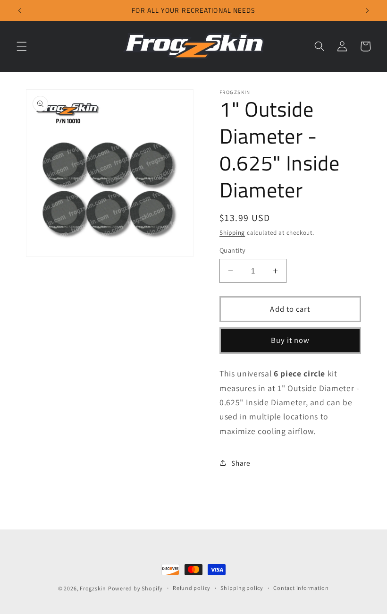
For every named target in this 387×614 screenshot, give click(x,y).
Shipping (232, 233)
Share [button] (240, 463)
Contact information (301, 587)
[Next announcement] (367, 10)
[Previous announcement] (19, 10)
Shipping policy (241, 587)
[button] (21, 46)
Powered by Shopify (135, 588)
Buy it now (290, 340)
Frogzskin (93, 588)
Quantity (232, 250)
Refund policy (191, 587)
